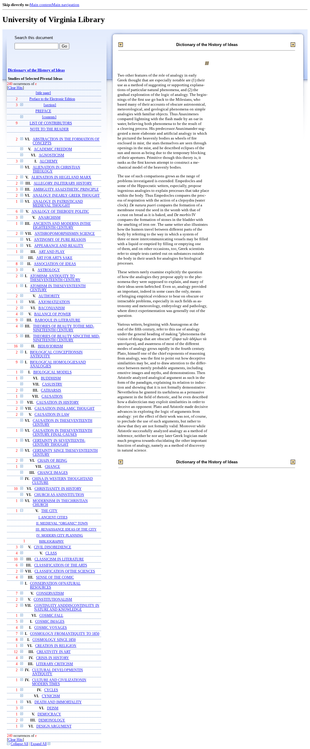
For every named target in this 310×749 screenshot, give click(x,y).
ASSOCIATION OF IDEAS (55, 264)
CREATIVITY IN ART (54, 652)
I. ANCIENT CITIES (53, 517)
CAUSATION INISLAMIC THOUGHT (64, 409)
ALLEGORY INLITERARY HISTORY (63, 184)
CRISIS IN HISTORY (52, 658)
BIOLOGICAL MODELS (52, 372)
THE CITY (49, 511)
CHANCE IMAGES (53, 473)
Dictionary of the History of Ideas (36, 70)
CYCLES (51, 690)
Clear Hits (15, 88)
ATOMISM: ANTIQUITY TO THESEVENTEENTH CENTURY (55, 278)
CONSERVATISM (50, 594)
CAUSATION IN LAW (52, 415)
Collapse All (19, 744)
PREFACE (43, 111)
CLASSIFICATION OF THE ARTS (60, 565)
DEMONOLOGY (51, 720)
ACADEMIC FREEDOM (53, 149)
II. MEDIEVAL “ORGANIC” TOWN (62, 523)
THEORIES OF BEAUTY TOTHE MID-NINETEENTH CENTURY (63, 328)
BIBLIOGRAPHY (51, 541)
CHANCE (52, 467)
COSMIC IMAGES (49, 622)
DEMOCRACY (49, 714)
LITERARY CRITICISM (54, 664)
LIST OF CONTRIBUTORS (51, 123)
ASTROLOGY (49, 270)
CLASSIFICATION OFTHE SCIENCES (65, 571)
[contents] (49, 117)
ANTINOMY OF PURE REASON (60, 240)
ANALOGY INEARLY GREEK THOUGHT (66, 196)
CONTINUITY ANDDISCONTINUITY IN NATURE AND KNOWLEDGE (66, 608)
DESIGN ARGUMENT (53, 726)
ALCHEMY (49, 161)
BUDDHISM (51, 378)
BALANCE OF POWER (52, 314)
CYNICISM (51, 696)
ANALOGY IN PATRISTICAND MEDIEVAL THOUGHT (58, 204)
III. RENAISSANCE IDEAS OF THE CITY (66, 529)
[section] (50, 105)
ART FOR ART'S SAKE (54, 258)
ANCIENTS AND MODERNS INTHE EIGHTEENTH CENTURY (62, 226)
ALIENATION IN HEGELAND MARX (61, 177)
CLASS (51, 553)
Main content (41, 4)
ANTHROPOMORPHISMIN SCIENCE (65, 234)
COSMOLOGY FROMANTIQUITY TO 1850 (64, 634)
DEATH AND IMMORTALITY (58, 702)
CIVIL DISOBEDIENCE (52, 547)
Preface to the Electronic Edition (52, 99)
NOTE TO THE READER (49, 129)
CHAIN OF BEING (52, 461)
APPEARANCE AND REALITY (59, 246)
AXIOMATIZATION (54, 302)
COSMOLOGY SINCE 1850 (54, 640)
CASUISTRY (52, 384)
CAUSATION (52, 397)
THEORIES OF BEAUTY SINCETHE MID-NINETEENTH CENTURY (66, 338)
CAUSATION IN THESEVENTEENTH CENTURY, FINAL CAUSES (62, 433)
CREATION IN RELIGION (55, 646)
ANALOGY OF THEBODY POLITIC (60, 212)
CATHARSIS (51, 391)
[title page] (43, 93)
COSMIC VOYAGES (50, 628)
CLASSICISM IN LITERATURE (59, 559)
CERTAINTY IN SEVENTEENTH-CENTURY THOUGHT (59, 443)
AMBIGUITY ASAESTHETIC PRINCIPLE (66, 190)
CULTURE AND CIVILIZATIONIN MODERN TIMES (59, 682)
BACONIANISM (51, 308)
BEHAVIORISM (50, 346)
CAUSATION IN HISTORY (57, 403)
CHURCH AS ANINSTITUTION (59, 495)
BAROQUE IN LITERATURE (57, 320)
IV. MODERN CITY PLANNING (59, 535)
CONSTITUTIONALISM (53, 600)
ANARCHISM (49, 218)
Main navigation (65, 4)
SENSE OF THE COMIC (55, 578)
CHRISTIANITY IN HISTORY (58, 489)
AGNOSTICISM (51, 155)
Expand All (39, 744)
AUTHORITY (49, 296)
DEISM (52, 708)
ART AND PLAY (52, 252)
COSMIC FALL (51, 616)
